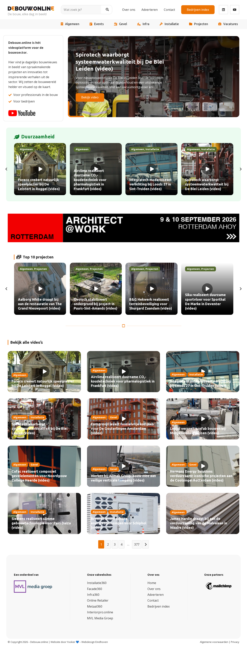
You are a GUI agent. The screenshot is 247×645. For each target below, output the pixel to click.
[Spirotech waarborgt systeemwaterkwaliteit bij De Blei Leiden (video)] (207, 169)
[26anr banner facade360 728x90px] (123, 228)
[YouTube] (234, 9)
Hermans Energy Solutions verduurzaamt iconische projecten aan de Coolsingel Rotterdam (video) (201, 476)
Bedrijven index (158, 606)
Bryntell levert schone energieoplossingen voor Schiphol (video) (118, 523)
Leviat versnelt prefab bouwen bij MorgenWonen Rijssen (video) (198, 431)
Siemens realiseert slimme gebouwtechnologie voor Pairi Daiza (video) (41, 523)
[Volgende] (240, 169)
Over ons (154, 589)
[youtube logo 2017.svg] (21, 113)
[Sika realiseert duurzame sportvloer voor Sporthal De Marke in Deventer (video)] (207, 289)
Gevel (123, 24)
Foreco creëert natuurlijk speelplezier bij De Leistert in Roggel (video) (43, 383)
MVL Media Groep (100, 618)
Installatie (172, 24)
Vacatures (230, 24)
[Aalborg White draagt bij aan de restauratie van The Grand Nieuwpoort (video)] (40, 289)
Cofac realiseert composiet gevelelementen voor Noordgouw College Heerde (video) (39, 476)
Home (151, 583)
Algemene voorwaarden (214, 642)
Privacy (235, 642)
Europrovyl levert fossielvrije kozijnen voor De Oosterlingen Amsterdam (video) (122, 428)
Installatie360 (97, 583)
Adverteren (155, 595)
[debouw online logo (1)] (31, 7)
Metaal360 (94, 606)
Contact (153, 600)
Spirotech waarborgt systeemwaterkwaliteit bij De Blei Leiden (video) (40, 428)
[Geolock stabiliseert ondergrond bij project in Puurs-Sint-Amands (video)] (96, 289)
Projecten (201, 24)
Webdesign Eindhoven (94, 642)
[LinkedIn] (223, 9)
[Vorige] (6, 169)
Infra (146, 24)
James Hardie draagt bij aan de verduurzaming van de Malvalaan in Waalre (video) (198, 523)
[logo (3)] (33, 586)
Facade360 (94, 589)
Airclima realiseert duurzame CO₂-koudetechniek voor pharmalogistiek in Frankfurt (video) (123, 381)
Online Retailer (97, 600)
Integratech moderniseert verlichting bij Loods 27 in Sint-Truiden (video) (200, 383)
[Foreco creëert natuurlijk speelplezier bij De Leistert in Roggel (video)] (40, 169)
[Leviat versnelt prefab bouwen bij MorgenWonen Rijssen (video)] (202, 418)
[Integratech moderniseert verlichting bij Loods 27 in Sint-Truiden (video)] (151, 169)
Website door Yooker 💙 (65, 642)
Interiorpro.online (100, 612)
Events (99, 24)
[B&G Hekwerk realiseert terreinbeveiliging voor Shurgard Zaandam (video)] (151, 289)
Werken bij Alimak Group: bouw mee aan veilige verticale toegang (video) (123, 478)
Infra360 (93, 595)
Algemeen (72, 24)
